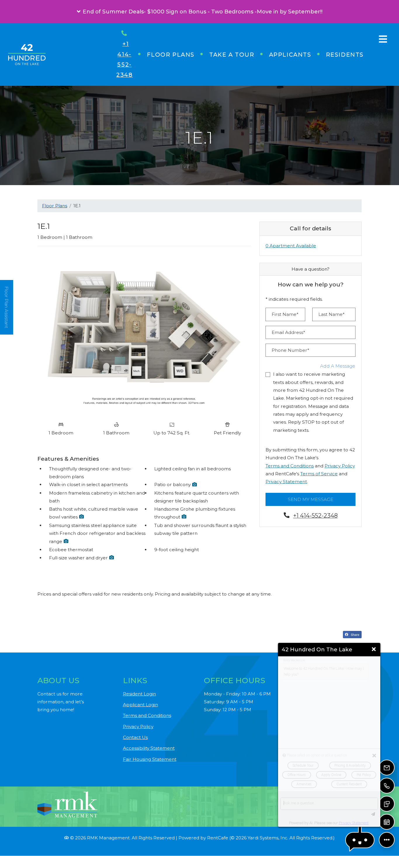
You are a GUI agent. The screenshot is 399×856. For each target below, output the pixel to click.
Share (354, 634)
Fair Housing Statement (149, 759)
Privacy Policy (340, 466)
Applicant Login (140, 704)
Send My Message (310, 499)
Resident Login (139, 694)
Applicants (294, 54)
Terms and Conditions (290, 466)
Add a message (337, 366)
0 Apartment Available (291, 245)
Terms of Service (319, 473)
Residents (348, 54)
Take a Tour (231, 54)
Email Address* (288, 332)
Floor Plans (171, 54)
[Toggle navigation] (383, 39)
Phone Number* (290, 350)
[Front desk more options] (386, 839)
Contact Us (135, 737)
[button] (199, 11)
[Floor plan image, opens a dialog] (144, 334)
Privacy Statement (286, 481)
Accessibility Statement (149, 748)
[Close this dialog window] (373, 649)
